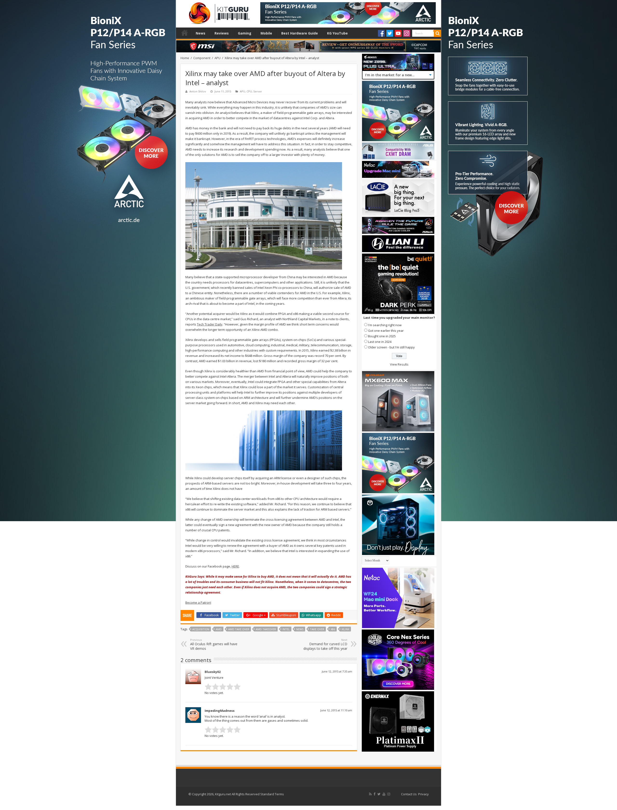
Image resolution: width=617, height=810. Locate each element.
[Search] (437, 33)
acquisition (200, 629)
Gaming (244, 33)
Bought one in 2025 (382, 336)
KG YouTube (337, 33)
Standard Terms (272, 794)
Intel (286, 629)
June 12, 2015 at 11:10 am (336, 710)
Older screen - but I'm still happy (391, 347)
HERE (235, 566)
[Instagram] (406, 33)
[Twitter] (389, 33)
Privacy (423, 794)
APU (218, 58)
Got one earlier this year (386, 330)
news (299, 629)
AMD (219, 629)
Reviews (222, 33)
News (200, 33)
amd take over (238, 629)
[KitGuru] (218, 12)
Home (184, 33)
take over (317, 629)
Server (257, 91)
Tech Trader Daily (209, 324)
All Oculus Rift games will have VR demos (213, 644)
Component (201, 58)
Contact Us (409, 794)
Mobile (266, 33)
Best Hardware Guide (299, 33)
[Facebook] (381, 33)
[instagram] (389, 794)
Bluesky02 (213, 672)
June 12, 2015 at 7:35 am (337, 671)
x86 (333, 629)
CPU (249, 91)
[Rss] (370, 794)
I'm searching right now (385, 325)
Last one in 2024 (379, 341)
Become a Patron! (198, 602)
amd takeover (266, 629)
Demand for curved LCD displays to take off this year (325, 644)
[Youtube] (398, 33)
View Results (399, 364)
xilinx (345, 629)
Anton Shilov (197, 91)
